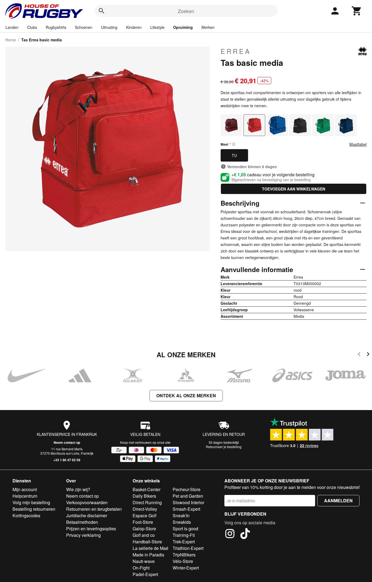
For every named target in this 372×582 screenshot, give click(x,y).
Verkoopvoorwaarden (87, 502)
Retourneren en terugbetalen (94, 509)
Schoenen (83, 27)
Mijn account (25, 489)
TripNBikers (184, 555)
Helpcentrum (25, 496)
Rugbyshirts (56, 27)
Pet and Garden (188, 496)
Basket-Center (146, 489)
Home (10, 39)
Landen (12, 27)
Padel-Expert (145, 574)
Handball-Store (147, 541)
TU (234, 155)
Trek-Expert (184, 541)
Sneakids (182, 522)
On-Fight (141, 568)
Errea (236, 51)
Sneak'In (181, 515)
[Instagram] (229, 534)
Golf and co (144, 535)
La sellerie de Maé (150, 548)
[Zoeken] (101, 11)
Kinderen (134, 27)
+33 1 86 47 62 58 (66, 459)
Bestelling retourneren (34, 509)
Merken (208, 27)
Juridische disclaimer (86, 515)
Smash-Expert (186, 509)
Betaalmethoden (82, 522)
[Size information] (234, 144)
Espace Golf (144, 515)
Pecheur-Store (186, 489)
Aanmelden (338, 500)
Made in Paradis (148, 555)
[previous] (359, 355)
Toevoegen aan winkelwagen (293, 189)
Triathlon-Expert (188, 548)
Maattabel (358, 144)
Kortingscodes (26, 515)
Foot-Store (143, 522)
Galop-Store (144, 528)
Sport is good (185, 528)
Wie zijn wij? (78, 489)
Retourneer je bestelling (224, 446)
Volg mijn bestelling (31, 502)
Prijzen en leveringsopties (91, 528)
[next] (368, 355)
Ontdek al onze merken (186, 395)
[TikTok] (245, 534)
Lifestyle (157, 27)
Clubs (32, 27)
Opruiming (183, 27)
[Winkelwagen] (356, 10)
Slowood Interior (188, 502)
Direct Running (147, 502)
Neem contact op (67, 442)
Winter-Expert (186, 568)
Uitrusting (109, 27)
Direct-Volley (145, 509)
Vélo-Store (183, 561)
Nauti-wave (144, 561)
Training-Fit (184, 535)
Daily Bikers (144, 496)
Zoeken (186, 10)
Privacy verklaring (83, 535)
